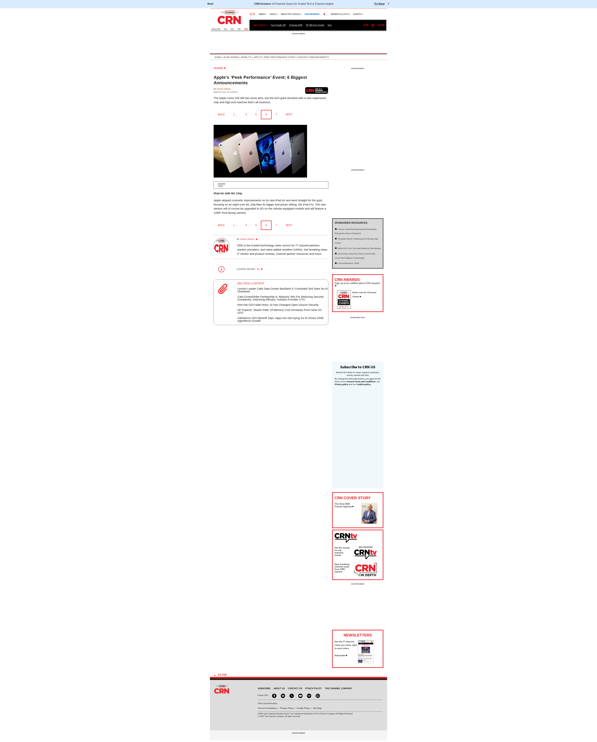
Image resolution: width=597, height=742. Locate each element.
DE (232, 29)
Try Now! (379, 3)
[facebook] (274, 695)
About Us (279, 688)
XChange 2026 (295, 25)
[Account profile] (373, 25)
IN (219, 29)
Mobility (218, 68)
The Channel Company (338, 688)
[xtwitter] (291, 695)
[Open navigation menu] (252, 14)
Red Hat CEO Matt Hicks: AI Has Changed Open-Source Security (278, 304)
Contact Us (295, 688)
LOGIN (380, 25)
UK (239, 29)
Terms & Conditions (267, 708)
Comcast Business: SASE (348, 263)
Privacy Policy (287, 708)
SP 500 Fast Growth (315, 25)
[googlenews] (308, 695)
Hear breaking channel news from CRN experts (342, 568)
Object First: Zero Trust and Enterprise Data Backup (359, 248)
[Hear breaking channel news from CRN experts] (365, 570)
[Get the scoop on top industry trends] (365, 553)
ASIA (214, 29)
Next (289, 114)
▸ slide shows (229, 57)
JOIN (365, 25)
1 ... (235, 114)
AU (225, 29)
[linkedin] (282, 695)
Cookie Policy (303, 708)
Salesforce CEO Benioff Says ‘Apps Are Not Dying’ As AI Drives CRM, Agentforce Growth (280, 319)
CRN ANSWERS (312, 14)
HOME (218, 57)
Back (221, 114)
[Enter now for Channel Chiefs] (345, 308)
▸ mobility (244, 57)
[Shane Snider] (221, 252)
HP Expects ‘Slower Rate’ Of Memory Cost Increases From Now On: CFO (279, 311)
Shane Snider (224, 89)
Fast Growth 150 (278, 25)
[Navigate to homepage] (229, 24)
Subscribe (340, 655)
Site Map (317, 708)
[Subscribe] (366, 662)
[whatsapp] (317, 695)
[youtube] (300, 695)
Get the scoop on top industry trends (342, 551)
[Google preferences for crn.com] (316, 90)
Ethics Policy (313, 688)
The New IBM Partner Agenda (343, 505)
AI (258, 269)
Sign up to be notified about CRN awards (357, 283)
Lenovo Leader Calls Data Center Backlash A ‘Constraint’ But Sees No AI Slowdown (282, 290)
